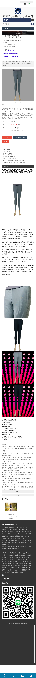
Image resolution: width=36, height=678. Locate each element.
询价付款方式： (7, 156)
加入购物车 (21, 137)
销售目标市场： (7, 162)
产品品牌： (6, 151)
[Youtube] (3, 575)
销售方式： (6, 158)
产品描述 (5, 166)
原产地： (5, 154)
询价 (5, 141)
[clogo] (18, 12)
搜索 (32, 24)
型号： (4, 149)
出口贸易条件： (7, 160)
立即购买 (7, 137)
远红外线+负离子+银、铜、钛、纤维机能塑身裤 (11, 516)
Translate (32, 4)
